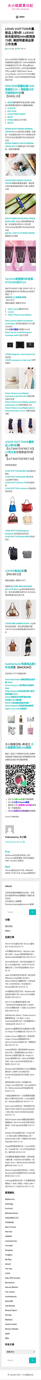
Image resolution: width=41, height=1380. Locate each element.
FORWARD (9, 1222)
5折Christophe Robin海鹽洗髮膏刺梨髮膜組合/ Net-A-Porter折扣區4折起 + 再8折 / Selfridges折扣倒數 (20, 1122)
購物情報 (15, 817)
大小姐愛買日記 (20, 5)
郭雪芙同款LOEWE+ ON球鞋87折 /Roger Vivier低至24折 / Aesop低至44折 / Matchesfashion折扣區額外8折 (20, 1085)
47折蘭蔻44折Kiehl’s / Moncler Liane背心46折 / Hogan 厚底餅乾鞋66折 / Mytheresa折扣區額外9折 (20, 954)
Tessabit (9, 1245)
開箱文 (8, 931)
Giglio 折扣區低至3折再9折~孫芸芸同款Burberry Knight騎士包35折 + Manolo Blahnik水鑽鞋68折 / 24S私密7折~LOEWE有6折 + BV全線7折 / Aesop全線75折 (20, 981)
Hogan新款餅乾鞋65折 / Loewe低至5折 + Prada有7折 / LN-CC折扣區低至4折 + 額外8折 (20, 1149)
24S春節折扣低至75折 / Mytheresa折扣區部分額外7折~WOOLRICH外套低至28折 (20, 994)
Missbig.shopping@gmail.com (17, 904)
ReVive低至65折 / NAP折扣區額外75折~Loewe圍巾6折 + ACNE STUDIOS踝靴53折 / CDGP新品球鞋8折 (20, 965)
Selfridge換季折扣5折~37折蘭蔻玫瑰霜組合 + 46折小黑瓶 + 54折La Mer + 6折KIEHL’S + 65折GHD (20, 1183)
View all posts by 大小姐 (15, 842)
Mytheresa (9, 1199)
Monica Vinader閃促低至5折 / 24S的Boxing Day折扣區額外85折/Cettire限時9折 (20, 1173)
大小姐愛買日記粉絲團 (19, 811)
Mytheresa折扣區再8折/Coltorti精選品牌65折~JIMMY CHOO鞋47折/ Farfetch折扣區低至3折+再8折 (20, 1072)
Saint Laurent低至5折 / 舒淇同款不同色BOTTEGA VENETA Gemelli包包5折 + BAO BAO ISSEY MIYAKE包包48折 (20, 1109)
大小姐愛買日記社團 (23, 805)
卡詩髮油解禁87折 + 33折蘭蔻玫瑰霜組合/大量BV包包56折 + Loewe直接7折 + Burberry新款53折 (20, 1099)
